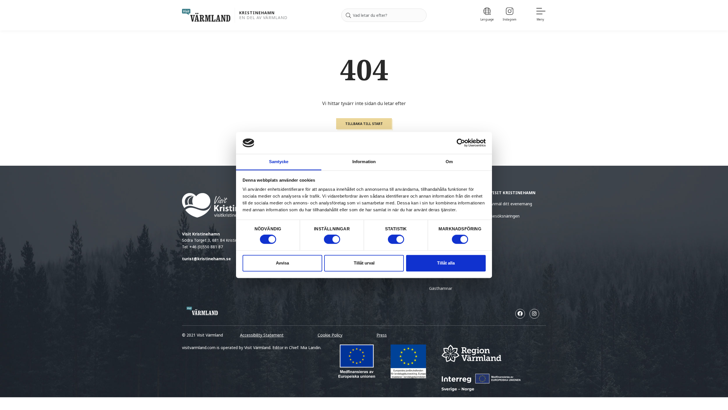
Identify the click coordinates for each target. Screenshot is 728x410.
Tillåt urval (364, 263)
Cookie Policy (330, 335)
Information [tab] (364, 161)
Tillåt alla (446, 263)
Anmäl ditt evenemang (511, 203)
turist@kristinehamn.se (206, 258)
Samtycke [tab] (279, 161)
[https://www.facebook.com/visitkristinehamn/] (520, 314)
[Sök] (348, 15)
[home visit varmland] (206, 15)
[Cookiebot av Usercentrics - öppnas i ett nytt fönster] (461, 143)
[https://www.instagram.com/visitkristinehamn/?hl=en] (534, 314)
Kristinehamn (257, 13)
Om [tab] (449, 161)
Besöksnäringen (505, 216)
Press (382, 335)
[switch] (332, 239)
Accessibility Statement (262, 335)
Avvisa (282, 263)
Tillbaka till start (364, 123)
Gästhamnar (440, 288)
